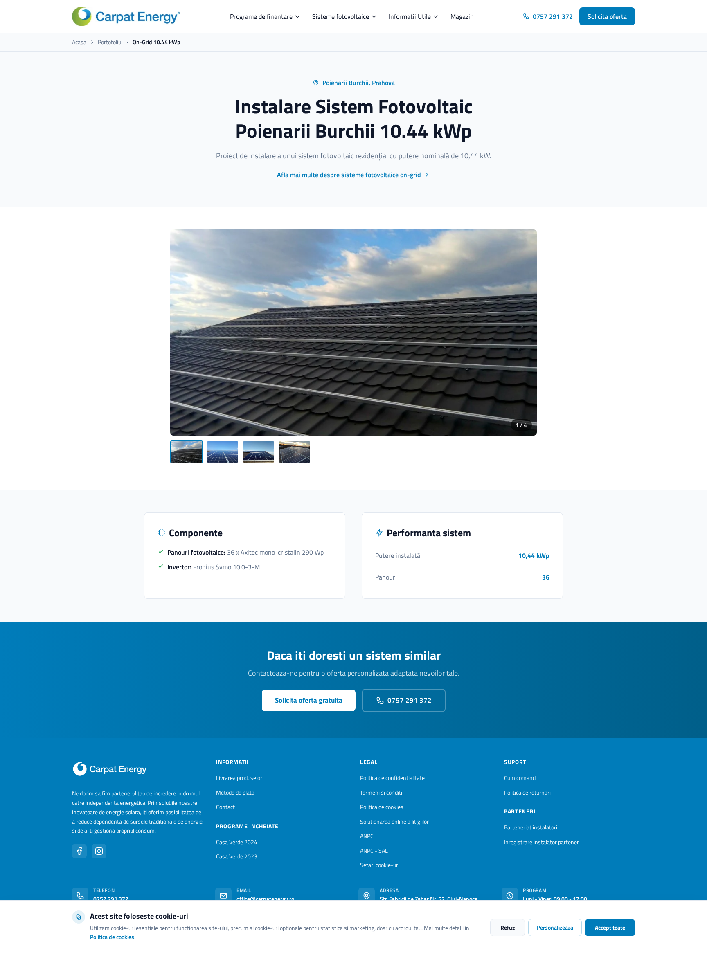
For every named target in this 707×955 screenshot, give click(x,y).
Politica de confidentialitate (392, 777)
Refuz (507, 927)
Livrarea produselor (239, 777)
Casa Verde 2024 (236, 842)
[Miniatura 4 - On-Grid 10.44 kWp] (294, 451)
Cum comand (520, 777)
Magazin (462, 16)
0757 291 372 (553, 16)
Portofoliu (109, 42)
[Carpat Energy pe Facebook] (79, 851)
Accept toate (610, 927)
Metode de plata (235, 792)
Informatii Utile (410, 16)
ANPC (367, 835)
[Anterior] (183, 332)
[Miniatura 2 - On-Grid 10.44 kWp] (222, 451)
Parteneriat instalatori (530, 827)
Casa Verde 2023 (236, 856)
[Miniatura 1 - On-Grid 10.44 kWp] (186, 451)
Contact (225, 806)
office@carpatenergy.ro (265, 898)
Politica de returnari (527, 792)
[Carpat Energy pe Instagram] (99, 851)
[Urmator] (524, 332)
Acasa (79, 42)
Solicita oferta (607, 16)
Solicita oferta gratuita (308, 700)
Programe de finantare (261, 16)
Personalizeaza (555, 927)
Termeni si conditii (381, 792)
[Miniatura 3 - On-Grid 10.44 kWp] (258, 451)
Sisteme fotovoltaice (340, 16)
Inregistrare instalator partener (541, 842)
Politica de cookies (381, 806)
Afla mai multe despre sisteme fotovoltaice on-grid (349, 175)
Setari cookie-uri (379, 865)
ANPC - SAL (374, 850)
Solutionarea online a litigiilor (394, 821)
